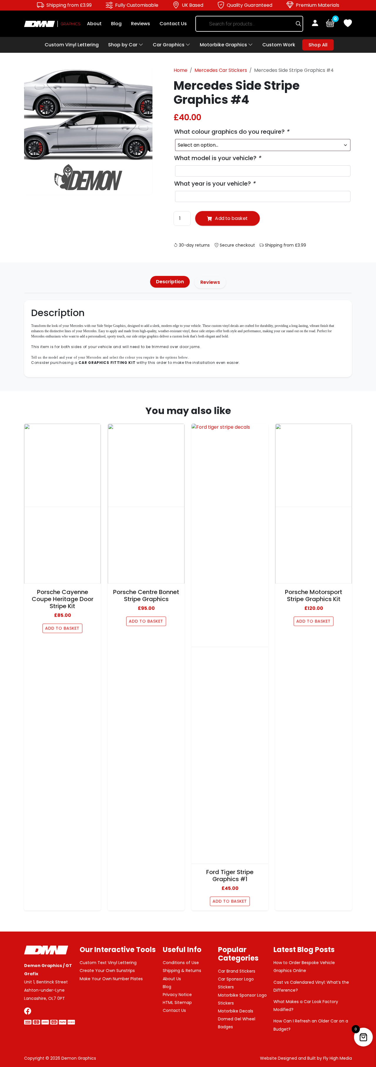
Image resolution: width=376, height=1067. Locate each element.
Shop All (318, 44)
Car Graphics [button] (169, 44)
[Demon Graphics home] (52, 23)
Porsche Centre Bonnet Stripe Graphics (146, 595)
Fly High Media (337, 1058)
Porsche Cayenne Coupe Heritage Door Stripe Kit (62, 599)
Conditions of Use (181, 963)
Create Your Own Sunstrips (107, 970)
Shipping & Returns (182, 970)
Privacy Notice (177, 995)
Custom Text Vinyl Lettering (108, 963)
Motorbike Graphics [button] (224, 44)
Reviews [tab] (210, 282)
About (94, 23)
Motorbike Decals (235, 1011)
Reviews (140, 23)
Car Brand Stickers (236, 971)
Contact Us (173, 23)
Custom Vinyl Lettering (72, 44)
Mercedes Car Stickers (220, 70)
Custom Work (278, 44)
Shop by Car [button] (123, 44)
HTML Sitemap (177, 1002)
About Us (172, 979)
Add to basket (231, 218)
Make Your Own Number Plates (111, 979)
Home (180, 70)
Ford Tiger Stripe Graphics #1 (230, 875)
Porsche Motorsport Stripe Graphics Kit (313, 595)
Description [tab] (170, 281)
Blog (116, 23)
